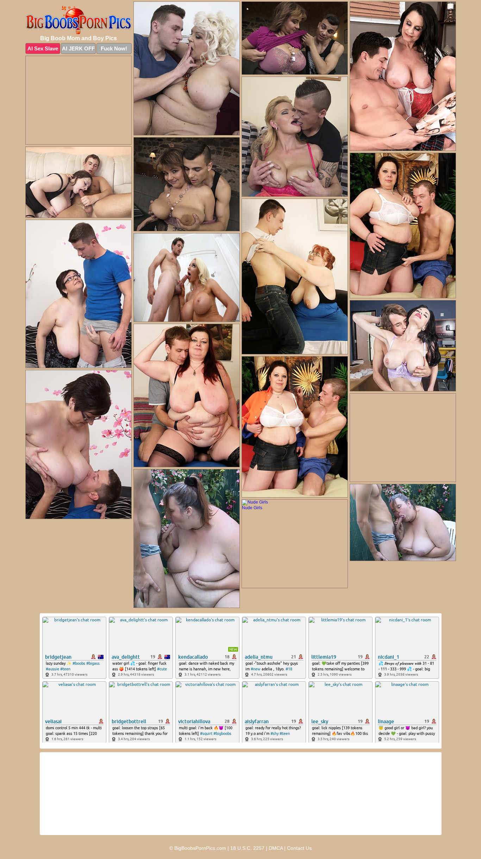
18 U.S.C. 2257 (247, 848)
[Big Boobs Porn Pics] (78, 20)
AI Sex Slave (42, 48)
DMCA (276, 848)
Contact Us (299, 848)
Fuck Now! (114, 48)
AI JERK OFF (78, 48)
